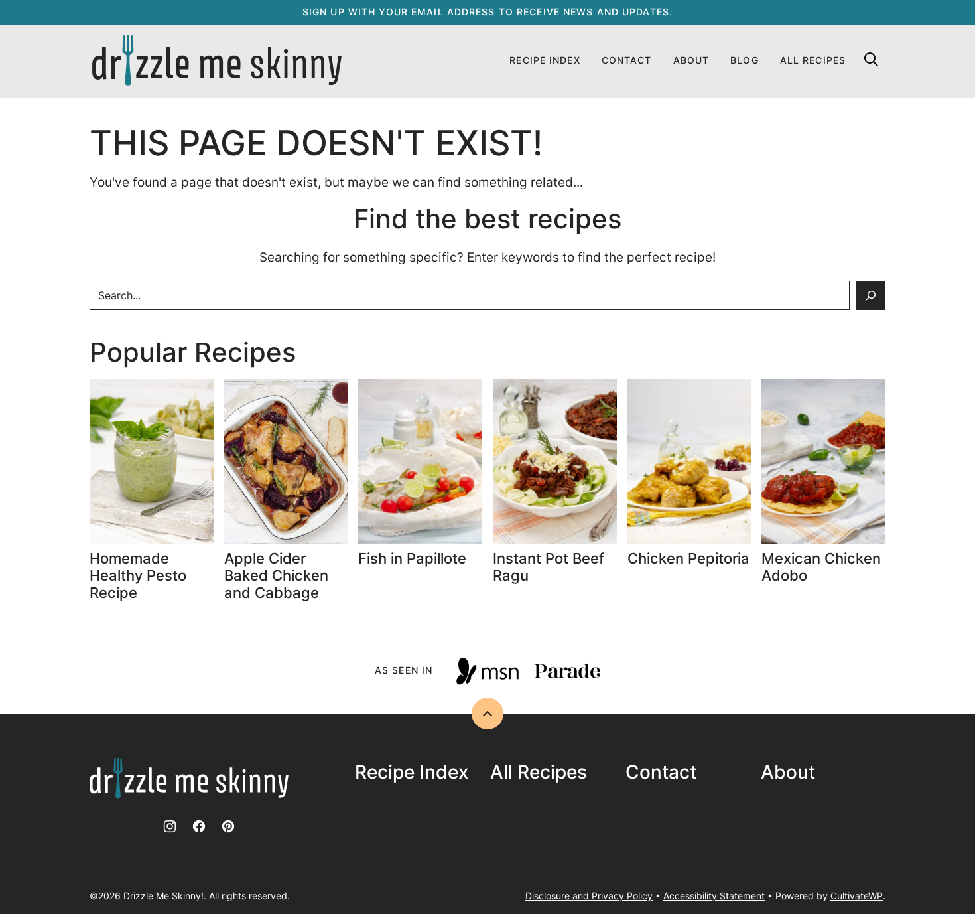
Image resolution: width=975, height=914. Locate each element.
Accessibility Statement (714, 895)
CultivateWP (856, 895)
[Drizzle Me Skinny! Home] (217, 61)
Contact (627, 60)
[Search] (870, 59)
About (691, 60)
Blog (744, 60)
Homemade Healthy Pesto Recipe (138, 576)
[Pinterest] (228, 826)
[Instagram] (169, 826)
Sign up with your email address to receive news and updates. (487, 11)
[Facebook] (199, 826)
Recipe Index (544, 60)
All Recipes (813, 60)
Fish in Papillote (414, 558)
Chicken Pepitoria (688, 558)
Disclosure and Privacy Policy (589, 895)
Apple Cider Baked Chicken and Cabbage (276, 576)
